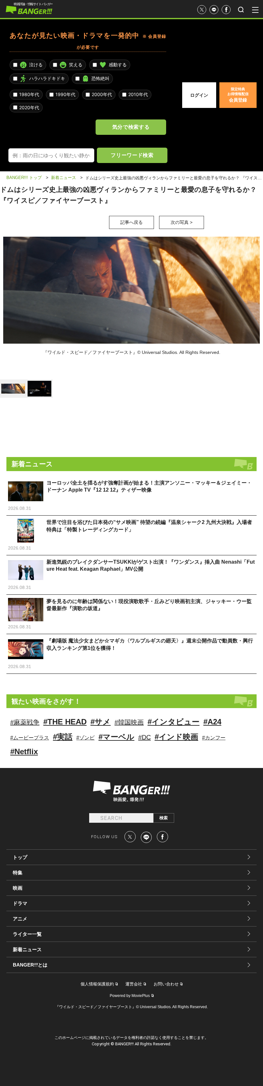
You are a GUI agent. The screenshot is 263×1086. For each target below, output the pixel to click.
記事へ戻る (131, 222)
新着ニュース (27, 949)
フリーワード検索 (132, 155)
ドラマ (20, 903)
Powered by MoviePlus (130, 995)
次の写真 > (181, 222)
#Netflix (24, 751)
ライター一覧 (27, 934)
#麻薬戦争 (24, 722)
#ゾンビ (85, 737)
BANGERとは (30, 965)
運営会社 (133, 984)
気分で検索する (130, 127)
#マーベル (116, 736)
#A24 (212, 721)
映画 (17, 888)
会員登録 (238, 94)
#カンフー (213, 737)
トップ (20, 857)
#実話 (62, 736)
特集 (17, 872)
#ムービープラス (29, 737)
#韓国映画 (129, 722)
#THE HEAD (65, 721)
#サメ (100, 721)
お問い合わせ (166, 984)
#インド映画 (176, 736)
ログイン (199, 95)
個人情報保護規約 (97, 984)
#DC (144, 737)
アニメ (20, 918)
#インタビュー (173, 721)
